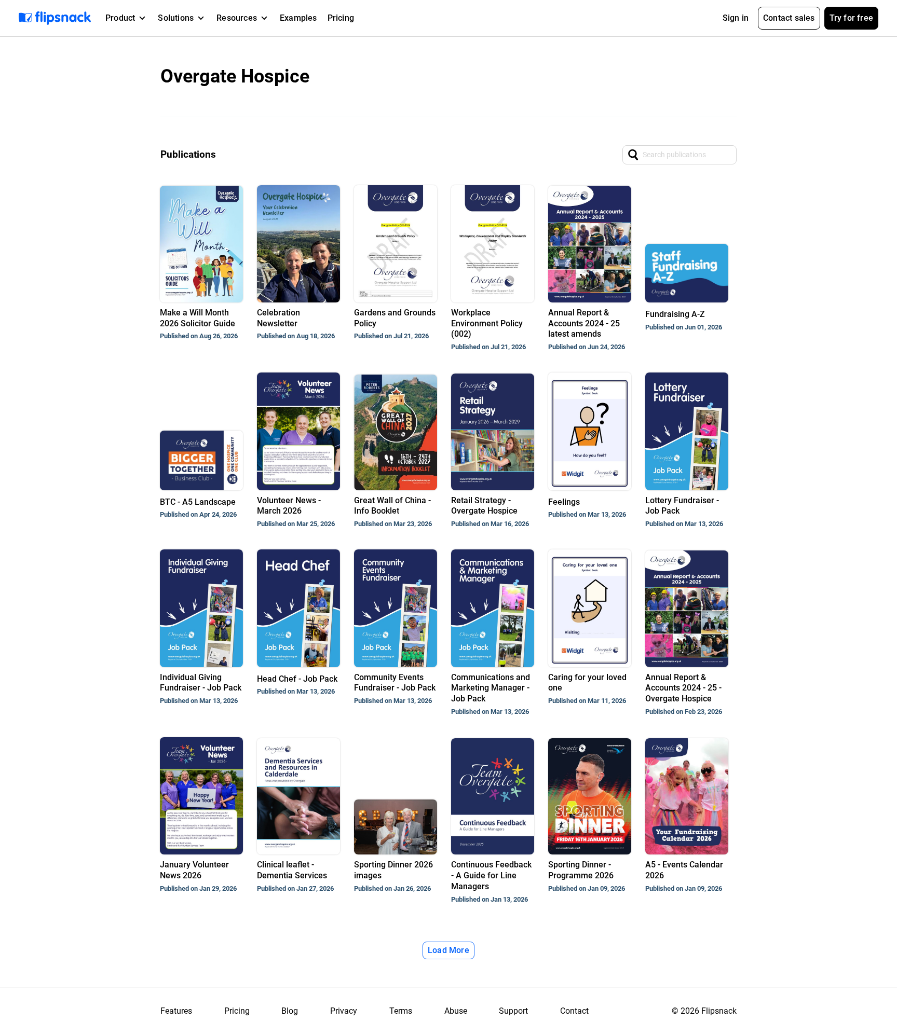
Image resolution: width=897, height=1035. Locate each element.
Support (513, 1011)
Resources (236, 18)
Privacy (343, 1011)
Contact (574, 1011)
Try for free (851, 18)
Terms (400, 1011)
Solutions (176, 18)
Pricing (341, 18)
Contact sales (789, 18)
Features (176, 1011)
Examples (298, 18)
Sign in (736, 18)
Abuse (455, 1011)
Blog (289, 1011)
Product (120, 18)
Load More (448, 950)
